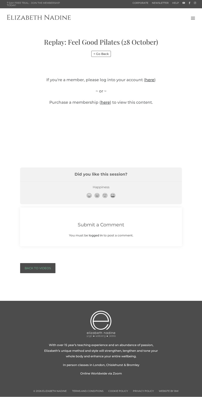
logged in (96, 235)
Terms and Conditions (87, 390)
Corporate (140, 3)
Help (175, 3)
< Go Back (101, 54)
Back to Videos (38, 268)
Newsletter (160, 3)
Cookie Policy (118, 390)
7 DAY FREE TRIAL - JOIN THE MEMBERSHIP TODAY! (33, 4)
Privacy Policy (143, 390)
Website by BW (169, 390)
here (149, 79)
